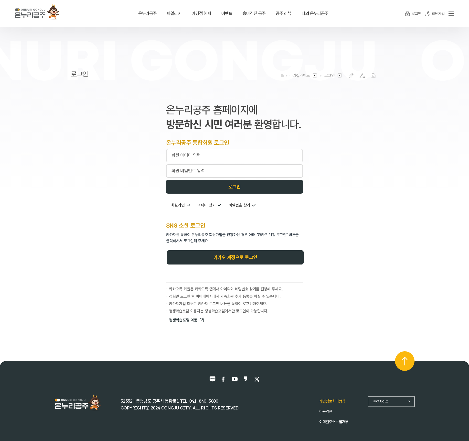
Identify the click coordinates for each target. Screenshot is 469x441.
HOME (282, 75)
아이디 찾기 (207, 205)
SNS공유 (362, 75)
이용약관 (325, 411)
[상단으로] (405, 361)
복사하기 (351, 75)
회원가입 (178, 205)
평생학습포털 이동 (183, 320)
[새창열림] (212, 379)
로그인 (329, 75)
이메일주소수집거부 (334, 421)
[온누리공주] (37, 12)
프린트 (373, 75)
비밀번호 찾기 (239, 205)
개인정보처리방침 (332, 401)
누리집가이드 (299, 75)
